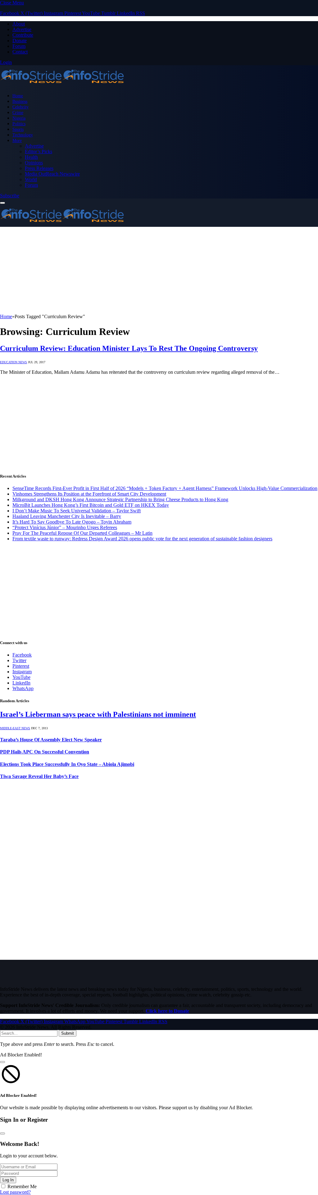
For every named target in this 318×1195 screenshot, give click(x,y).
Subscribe (9, 195)
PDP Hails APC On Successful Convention (44, 751)
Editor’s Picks (38, 151)
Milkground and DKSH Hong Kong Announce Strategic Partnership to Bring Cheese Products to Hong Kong (120, 499)
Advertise (21, 29)
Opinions (34, 162)
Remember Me (22, 1186)
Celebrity (20, 106)
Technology (22, 134)
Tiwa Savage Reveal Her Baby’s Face (39, 776)
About (18, 23)
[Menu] (2, 203)
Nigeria (18, 118)
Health (31, 157)
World (31, 179)
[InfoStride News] (62, 85)
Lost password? (15, 1192)
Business (19, 101)
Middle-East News (15, 728)
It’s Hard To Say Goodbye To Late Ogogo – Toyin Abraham (71, 521)
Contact (20, 51)
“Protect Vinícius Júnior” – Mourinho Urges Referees (64, 527)
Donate (19, 40)
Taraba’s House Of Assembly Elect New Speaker (51, 739)
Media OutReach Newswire (52, 173)
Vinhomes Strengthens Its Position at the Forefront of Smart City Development (89, 494)
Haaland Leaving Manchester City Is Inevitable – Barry (66, 516)
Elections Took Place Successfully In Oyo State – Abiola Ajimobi (67, 764)
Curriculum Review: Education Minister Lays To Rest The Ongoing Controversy (129, 348)
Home (17, 95)
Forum (18, 46)
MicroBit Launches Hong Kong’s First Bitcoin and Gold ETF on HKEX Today (90, 505)
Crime (17, 112)
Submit (67, 1033)
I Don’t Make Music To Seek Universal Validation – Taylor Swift (76, 510)
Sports (18, 129)
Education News (13, 362)
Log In (8, 1180)
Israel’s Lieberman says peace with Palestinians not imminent (98, 714)
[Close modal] (2, 1062)
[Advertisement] (159, 270)
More (17, 140)
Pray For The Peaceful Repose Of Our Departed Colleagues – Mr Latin (82, 533)
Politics (18, 123)
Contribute (22, 35)
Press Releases (39, 168)
